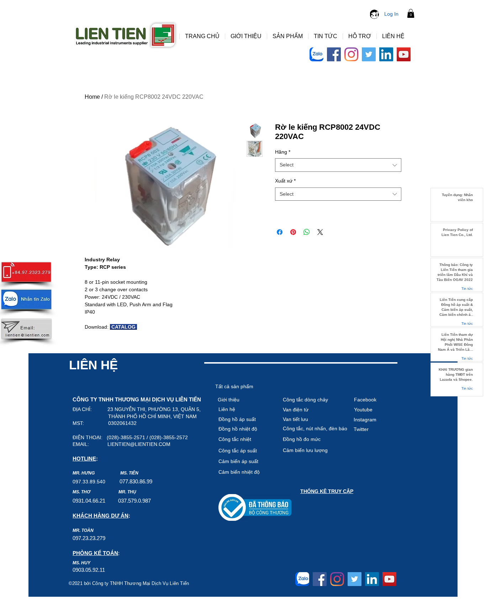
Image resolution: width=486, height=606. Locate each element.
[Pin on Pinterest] (293, 232)
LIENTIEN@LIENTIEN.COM (138, 444)
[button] (410, 13)
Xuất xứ (285, 181)
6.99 (147, 481)
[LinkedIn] (386, 54)
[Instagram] (351, 54)
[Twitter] (369, 54)
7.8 (128, 481)
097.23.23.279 (89, 538)
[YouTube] (404, 54)
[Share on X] (320, 232)
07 (122, 481)
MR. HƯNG (84, 473)
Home (92, 97)
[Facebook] (334, 54)
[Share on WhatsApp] (306, 232)
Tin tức (467, 289)
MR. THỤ (127, 491)
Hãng (282, 152)
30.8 (137, 481)
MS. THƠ (81, 491)
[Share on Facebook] (279, 232)
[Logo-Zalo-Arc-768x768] (316, 54)
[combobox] (338, 165)
